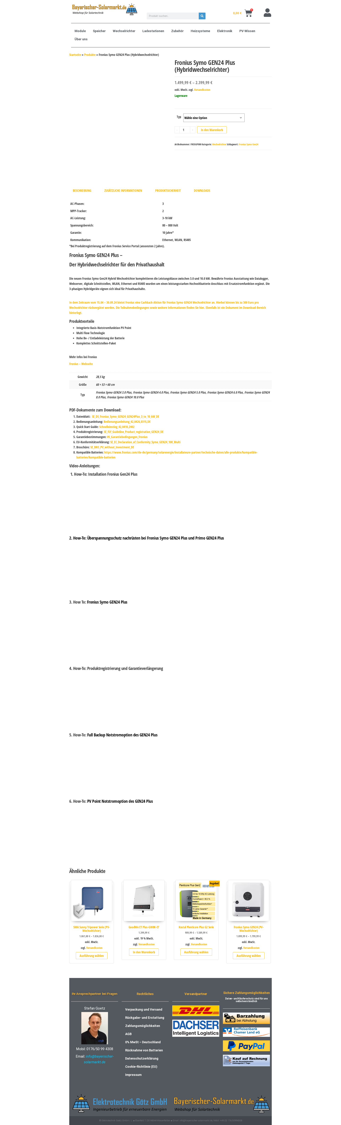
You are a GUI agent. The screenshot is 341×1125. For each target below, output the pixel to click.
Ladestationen (153, 31)
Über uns (81, 39)
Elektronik (224, 31)
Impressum (133, 1075)
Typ (179, 117)
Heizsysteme (200, 31)
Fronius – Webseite (81, 364)
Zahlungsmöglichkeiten (142, 1026)
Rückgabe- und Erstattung (144, 1017)
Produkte (90, 54)
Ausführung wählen (92, 955)
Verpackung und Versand (143, 1009)
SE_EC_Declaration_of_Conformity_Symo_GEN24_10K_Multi (145, 442)
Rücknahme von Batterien (144, 1050)
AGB (128, 1034)
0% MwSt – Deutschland (143, 1042)
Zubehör (177, 31)
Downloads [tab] (202, 190)
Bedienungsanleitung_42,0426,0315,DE (127, 421)
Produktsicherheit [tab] (168, 190)
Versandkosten (202, 90)
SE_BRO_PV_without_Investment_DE (112, 447)
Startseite (75, 54)
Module (80, 31)
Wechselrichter (124, 31)
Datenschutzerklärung (141, 1058)
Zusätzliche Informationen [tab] (123, 190)
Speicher (99, 31)
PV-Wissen (247, 31)
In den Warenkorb (212, 130)
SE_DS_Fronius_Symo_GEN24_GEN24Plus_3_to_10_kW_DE (125, 416)
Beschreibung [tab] (82, 190)
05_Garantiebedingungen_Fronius (127, 437)
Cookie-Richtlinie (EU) (141, 1066)
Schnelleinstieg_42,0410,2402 (116, 427)
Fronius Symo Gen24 (248, 144)
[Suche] (202, 16)
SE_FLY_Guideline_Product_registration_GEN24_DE (134, 432)
